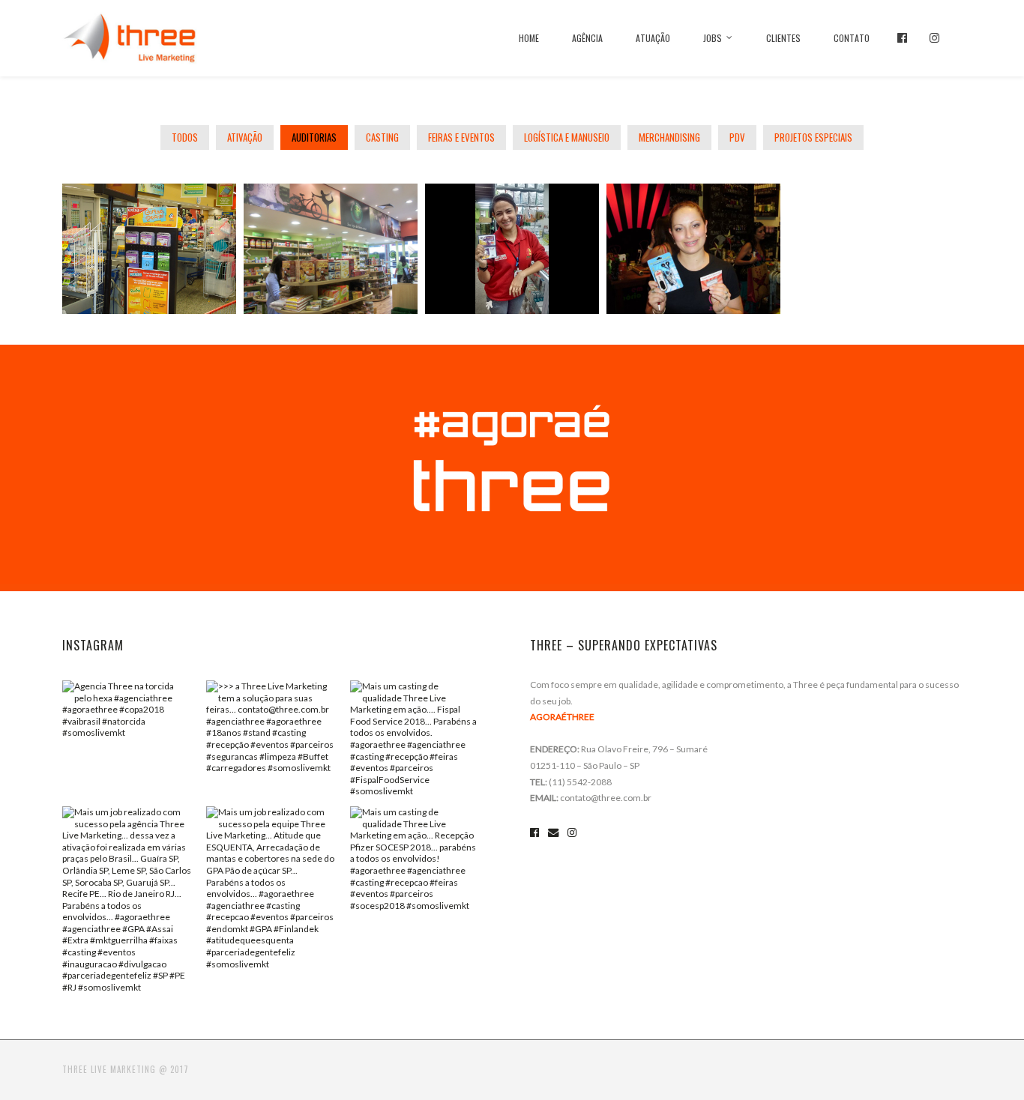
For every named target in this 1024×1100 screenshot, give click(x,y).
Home (529, 37)
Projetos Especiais (813, 137)
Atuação (653, 37)
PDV (737, 137)
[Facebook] (902, 38)
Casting (382, 137)
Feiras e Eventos (461, 137)
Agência (587, 37)
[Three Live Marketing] (129, 36)
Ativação (244, 137)
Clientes (783, 37)
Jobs (712, 37)
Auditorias (314, 137)
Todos (185, 137)
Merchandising (669, 137)
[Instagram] (934, 38)
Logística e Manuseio (566, 137)
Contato (852, 37)
